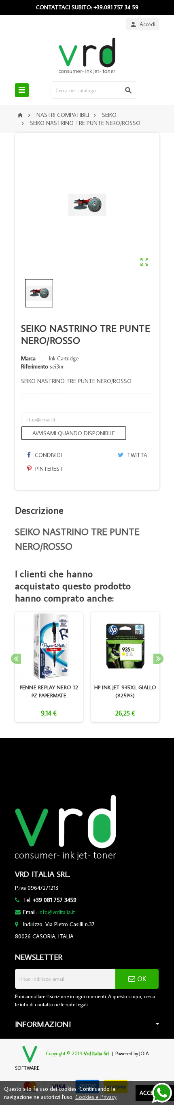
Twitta (136, 455)
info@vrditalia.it (56, 912)
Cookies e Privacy (96, 1097)
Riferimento (34, 366)
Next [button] (158, 659)
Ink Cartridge (64, 358)
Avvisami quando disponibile (73, 433)
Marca (28, 358)
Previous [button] (16, 659)
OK (140, 978)
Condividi (47, 455)
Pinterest (48, 468)
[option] (49, 667)
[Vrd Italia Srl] (87, 55)
